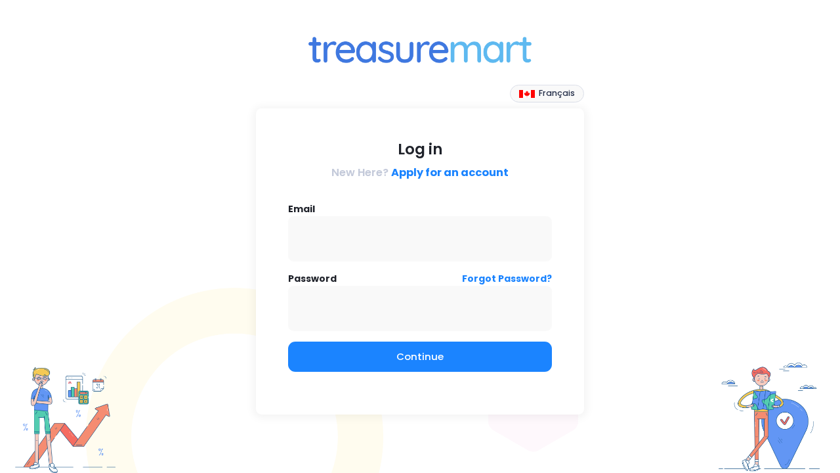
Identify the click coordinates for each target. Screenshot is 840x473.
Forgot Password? (507, 278)
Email (301, 208)
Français (556, 93)
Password (312, 278)
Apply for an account (450, 172)
